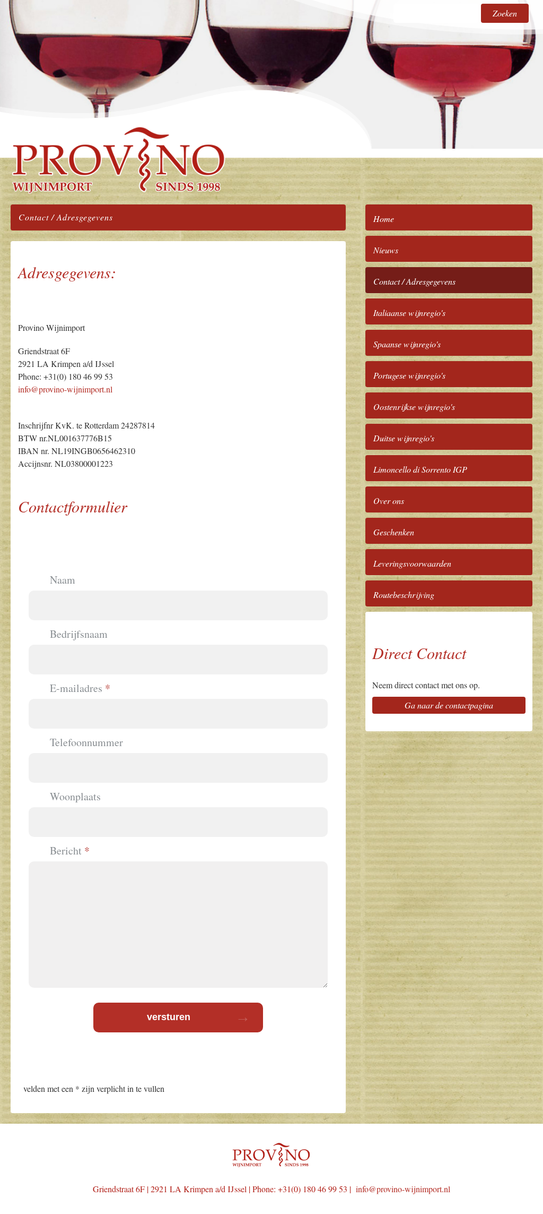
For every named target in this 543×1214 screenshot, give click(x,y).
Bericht (66, 850)
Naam (62, 580)
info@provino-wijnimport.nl (65, 389)
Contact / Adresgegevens (414, 281)
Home (383, 218)
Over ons (388, 500)
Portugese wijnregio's (409, 375)
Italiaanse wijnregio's (409, 312)
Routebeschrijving (403, 594)
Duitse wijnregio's (403, 437)
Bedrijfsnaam (79, 634)
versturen (168, 1017)
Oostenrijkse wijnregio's (414, 406)
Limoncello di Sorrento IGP (420, 469)
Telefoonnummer (86, 742)
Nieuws (385, 249)
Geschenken (393, 531)
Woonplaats (75, 796)
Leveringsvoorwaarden (412, 563)
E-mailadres (76, 688)
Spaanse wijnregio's (407, 343)
